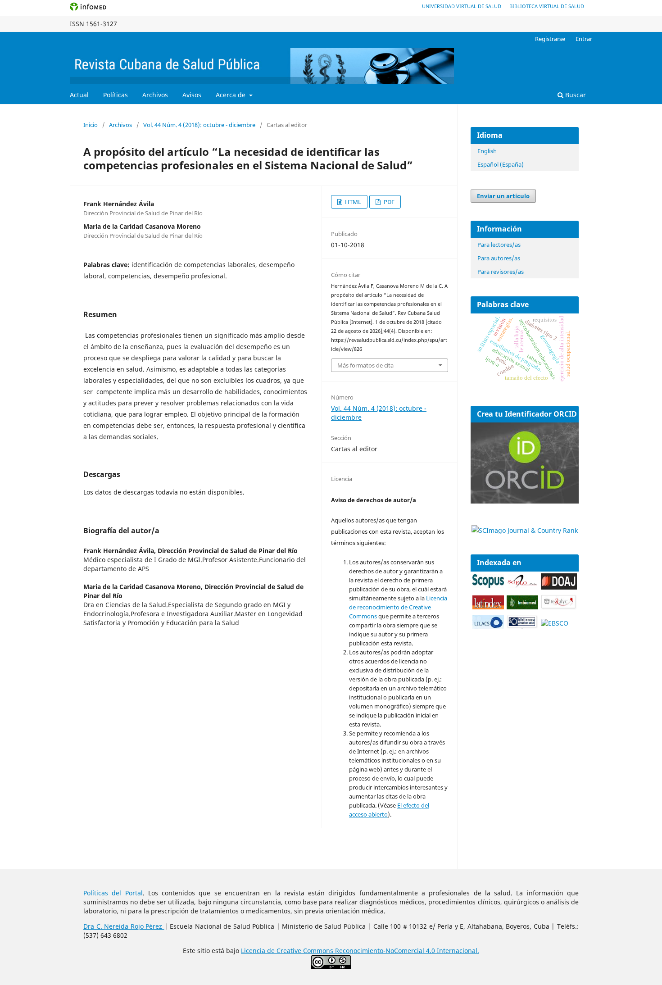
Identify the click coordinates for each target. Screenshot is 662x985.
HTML (352, 202)
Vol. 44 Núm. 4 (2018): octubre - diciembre (199, 125)
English (487, 151)
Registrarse (550, 39)
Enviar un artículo (503, 196)
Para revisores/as (500, 272)
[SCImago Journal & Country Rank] (525, 530)
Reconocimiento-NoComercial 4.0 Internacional (406, 950)
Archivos (155, 95)
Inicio (90, 125)
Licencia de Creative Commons (288, 950)
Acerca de (231, 95)
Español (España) (500, 164)
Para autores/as (498, 258)
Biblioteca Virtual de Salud (546, 6)
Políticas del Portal (113, 893)
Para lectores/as (499, 245)
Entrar (584, 39)
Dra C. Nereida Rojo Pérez (123, 926)
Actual (79, 95)
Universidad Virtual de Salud (461, 6)
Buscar (574, 95)
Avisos (191, 95)
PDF (388, 202)
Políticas (115, 95)
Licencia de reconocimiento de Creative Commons (398, 607)
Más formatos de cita (365, 365)
